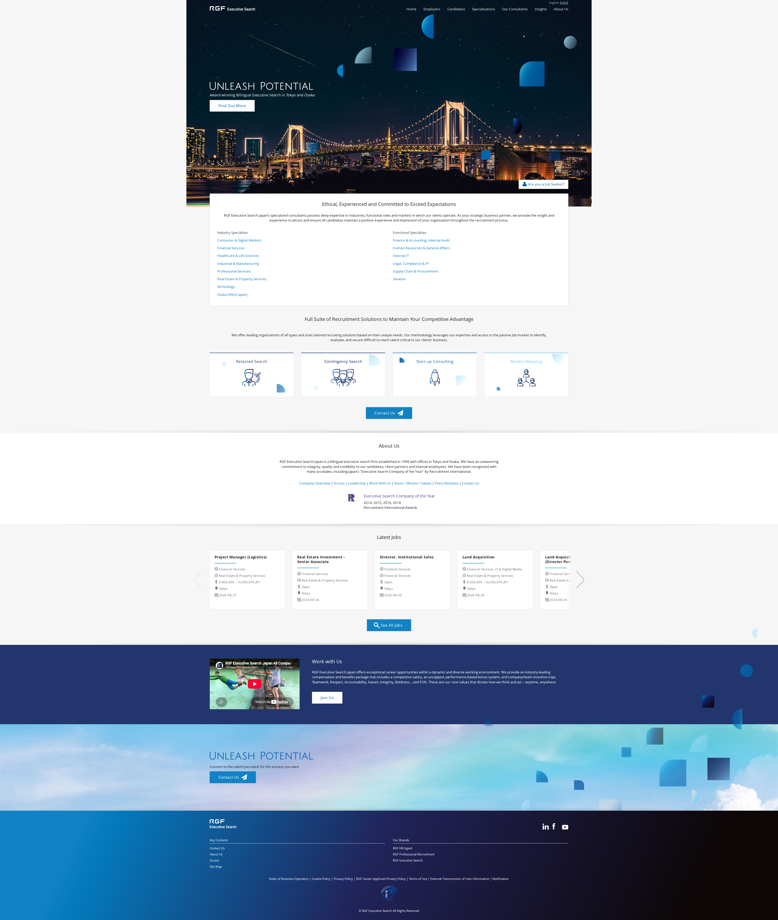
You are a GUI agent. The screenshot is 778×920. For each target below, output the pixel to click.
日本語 (564, 3)
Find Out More (232, 105)
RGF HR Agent (402, 848)
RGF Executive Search (408, 860)
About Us (561, 9)
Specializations (483, 9)
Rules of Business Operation (289, 879)
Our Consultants (515, 9)
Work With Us (380, 483)
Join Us (327, 697)
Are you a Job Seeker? (545, 184)
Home (411, 9)
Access (339, 483)
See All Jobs (391, 625)
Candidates (456, 9)
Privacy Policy (343, 879)
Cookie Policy (321, 879)
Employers (431, 9)
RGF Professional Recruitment (413, 854)
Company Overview (314, 483)
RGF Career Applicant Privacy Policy (381, 879)
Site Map (216, 867)
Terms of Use (418, 879)
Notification (501, 879)
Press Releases (446, 483)
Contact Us (385, 412)
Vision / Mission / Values (412, 483)
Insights (541, 9)
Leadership (357, 483)
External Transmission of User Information (459, 879)
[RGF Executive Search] (232, 8)
